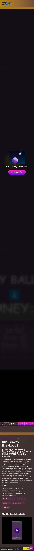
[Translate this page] (31, 548)
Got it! (28, 548)
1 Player (18, 438)
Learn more (16, 549)
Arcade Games (10, 438)
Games (4, 438)
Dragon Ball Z (18, 503)
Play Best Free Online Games (7, 3)
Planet (6, 507)
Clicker (6, 503)
